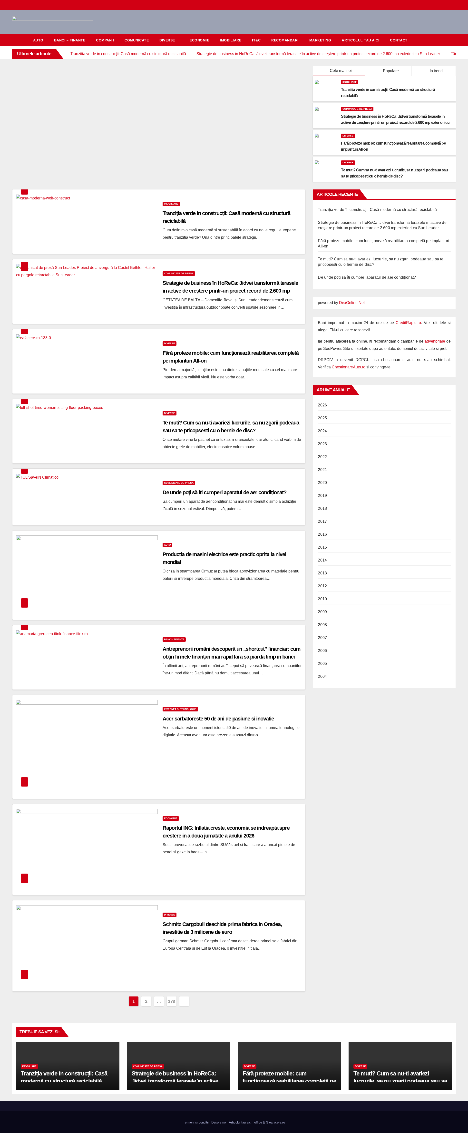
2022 (322, 457)
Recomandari (285, 40)
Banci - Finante (174, 639)
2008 (322, 625)
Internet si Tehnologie (180, 709)
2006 (322, 651)
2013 (322, 573)
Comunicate (137, 40)
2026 (322, 405)
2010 (322, 599)
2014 (322, 560)
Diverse (167, 40)
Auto (38, 40)
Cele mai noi (341, 71)
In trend (436, 71)
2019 (322, 495)
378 (171, 1001)
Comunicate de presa (357, 109)
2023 (322, 444)
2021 (322, 470)
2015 (322, 547)
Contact (399, 40)
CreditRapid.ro (408, 323)
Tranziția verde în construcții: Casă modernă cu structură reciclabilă (377, 209)
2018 (322, 508)
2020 (322, 483)
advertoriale (435, 341)
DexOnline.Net (352, 303)
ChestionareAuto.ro (348, 367)
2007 (322, 638)
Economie (199, 40)
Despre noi (218, 1122)
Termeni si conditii (196, 1122)
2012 (322, 586)
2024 (322, 431)
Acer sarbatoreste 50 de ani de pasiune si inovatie (218, 719)
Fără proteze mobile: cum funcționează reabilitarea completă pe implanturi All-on (289, 1081)
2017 (322, 521)
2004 (322, 676)
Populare (390, 71)
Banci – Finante (70, 40)
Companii (105, 40)
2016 (322, 534)
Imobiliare (230, 40)
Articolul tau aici (360, 40)
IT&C (256, 40)
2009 (322, 612)
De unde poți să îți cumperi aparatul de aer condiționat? (224, 492)
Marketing (320, 40)
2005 (322, 663)
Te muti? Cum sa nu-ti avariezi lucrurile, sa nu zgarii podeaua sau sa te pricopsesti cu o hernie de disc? (400, 1081)
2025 (322, 418)
